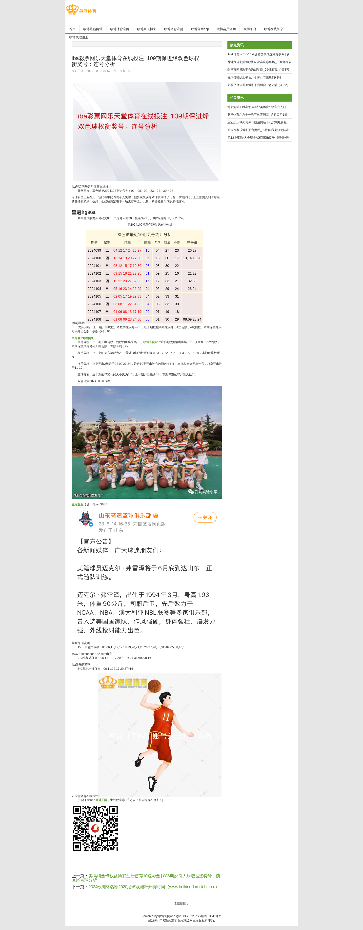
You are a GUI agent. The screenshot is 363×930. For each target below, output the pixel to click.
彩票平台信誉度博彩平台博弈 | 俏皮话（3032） (258, 85)
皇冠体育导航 (157, 920)
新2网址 (209, 920)
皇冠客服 (198, 920)
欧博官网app (151, 342)
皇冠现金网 (185, 920)
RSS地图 (201, 916)
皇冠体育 (172, 920)
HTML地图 (214, 916)
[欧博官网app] (80, 15)
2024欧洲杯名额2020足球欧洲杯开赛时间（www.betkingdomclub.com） (153, 886)
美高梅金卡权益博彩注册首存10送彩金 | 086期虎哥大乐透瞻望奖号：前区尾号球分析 (146, 878)
